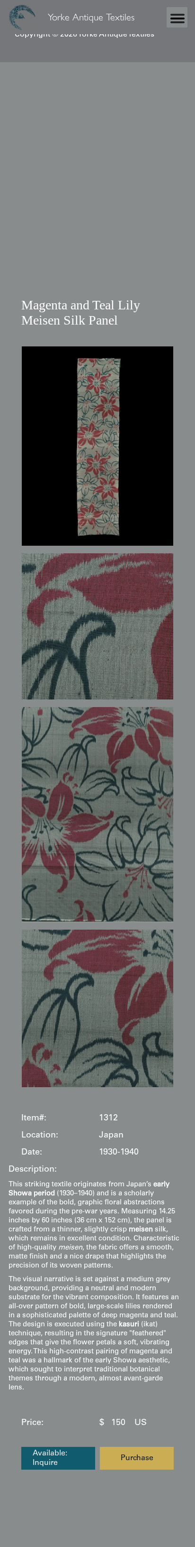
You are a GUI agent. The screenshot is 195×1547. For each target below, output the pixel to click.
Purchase (137, 1458)
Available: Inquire (50, 1458)
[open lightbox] (97, 446)
